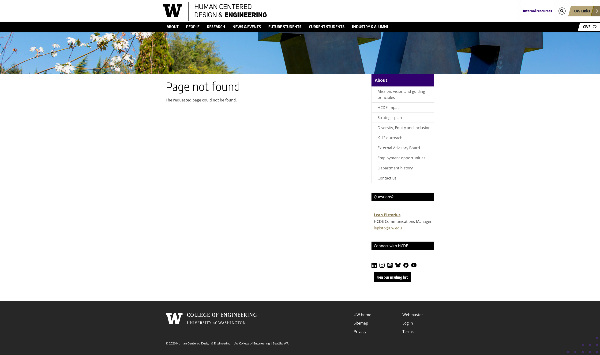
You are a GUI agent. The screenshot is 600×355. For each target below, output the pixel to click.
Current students (327, 26)
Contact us (387, 178)
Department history (395, 168)
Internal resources (537, 11)
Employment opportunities (401, 158)
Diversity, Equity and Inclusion (404, 127)
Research (216, 26)
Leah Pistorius (387, 214)
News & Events (246, 26)
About (173, 26)
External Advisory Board (399, 147)
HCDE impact (389, 107)
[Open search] (562, 11)
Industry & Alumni (370, 26)
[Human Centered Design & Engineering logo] (266, 11)
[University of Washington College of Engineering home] (212, 323)
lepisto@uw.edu (388, 228)
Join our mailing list (392, 277)
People (192, 26)
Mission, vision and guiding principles (401, 94)
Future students (284, 26)
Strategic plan (390, 117)
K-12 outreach (390, 137)
